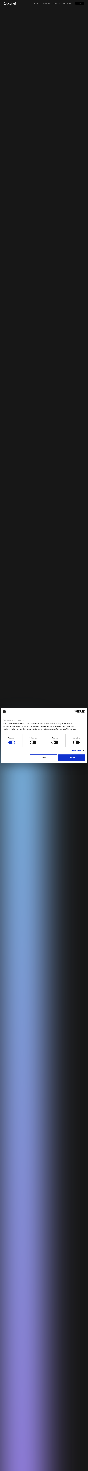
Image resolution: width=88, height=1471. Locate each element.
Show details (76, 751)
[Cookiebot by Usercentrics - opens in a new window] (75, 711)
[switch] (33, 742)
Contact (79, 3)
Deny (43, 758)
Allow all (72, 758)
